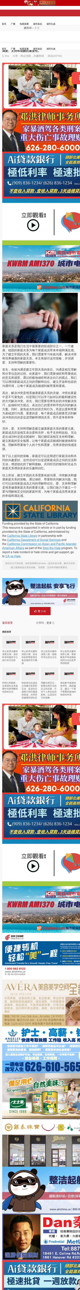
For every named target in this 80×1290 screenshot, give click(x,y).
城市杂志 (37, 23)
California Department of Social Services (34, 540)
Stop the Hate (52, 548)
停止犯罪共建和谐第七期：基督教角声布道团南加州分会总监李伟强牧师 (68, 656)
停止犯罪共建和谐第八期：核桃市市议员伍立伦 (49, 654)
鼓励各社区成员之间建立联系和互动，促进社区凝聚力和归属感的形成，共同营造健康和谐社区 (29, 690)
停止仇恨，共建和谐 (32, 56)
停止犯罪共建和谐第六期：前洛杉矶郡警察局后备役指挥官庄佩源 (29, 656)
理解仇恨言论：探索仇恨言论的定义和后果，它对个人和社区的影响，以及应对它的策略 (49, 690)
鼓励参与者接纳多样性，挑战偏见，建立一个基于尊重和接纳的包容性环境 (68, 688)
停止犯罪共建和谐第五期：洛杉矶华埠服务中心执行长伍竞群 (10, 655)
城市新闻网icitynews (35, 563)
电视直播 (24, 23)
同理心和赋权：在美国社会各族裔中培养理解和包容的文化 (10, 687)
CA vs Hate (12, 556)
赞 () (42, 611)
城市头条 (51, 23)
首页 (4, 23)
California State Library (22, 535)
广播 (13, 23)
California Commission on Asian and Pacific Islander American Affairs (39, 546)
